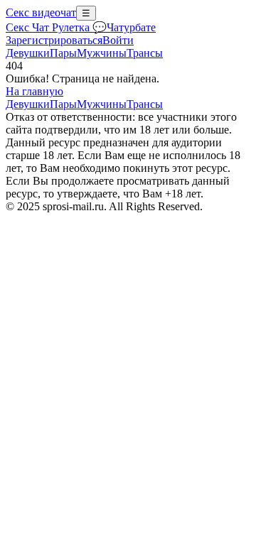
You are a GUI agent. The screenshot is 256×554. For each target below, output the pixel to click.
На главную (34, 91)
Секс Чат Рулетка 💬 (56, 27)
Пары (63, 53)
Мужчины (102, 53)
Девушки (28, 53)
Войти (118, 40)
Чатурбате (131, 27)
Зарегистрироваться (54, 40)
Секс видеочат (41, 12)
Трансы (145, 53)
